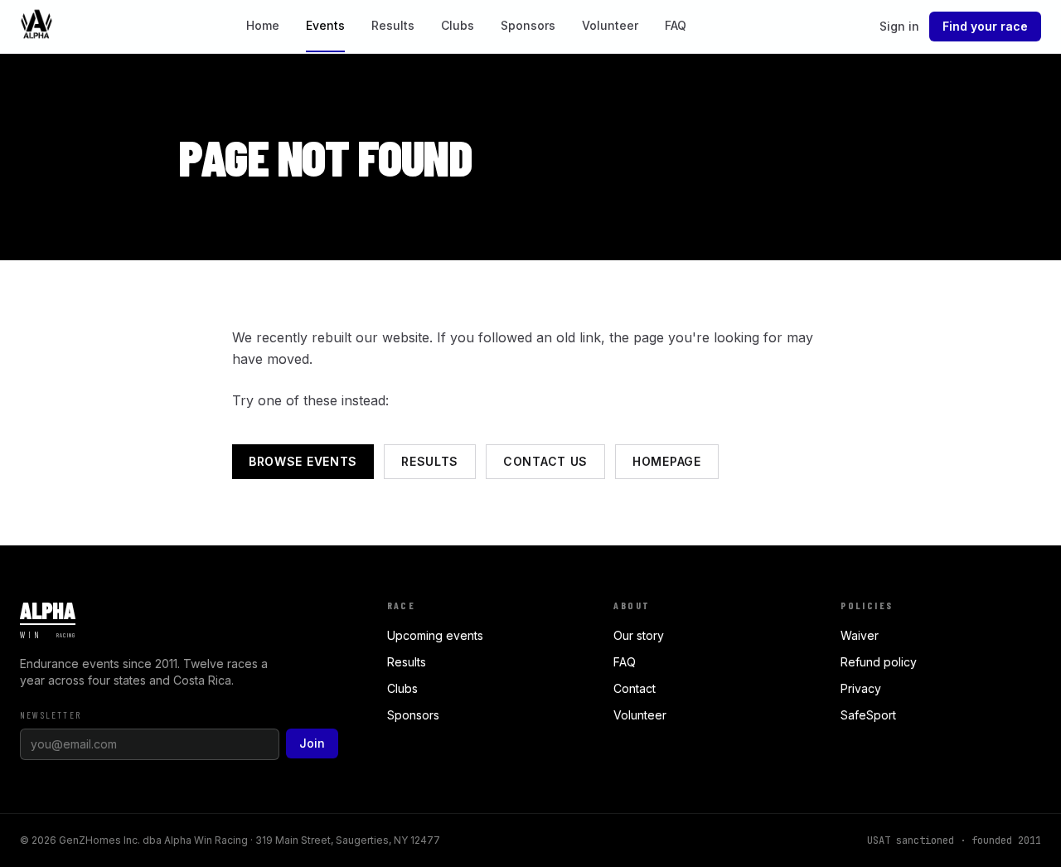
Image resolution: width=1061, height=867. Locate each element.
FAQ (675, 25)
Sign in (899, 26)
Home (262, 25)
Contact (634, 688)
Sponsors (528, 25)
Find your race (985, 26)
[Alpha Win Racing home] (36, 26)
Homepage (666, 461)
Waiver (860, 635)
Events (325, 25)
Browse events (303, 461)
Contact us (545, 461)
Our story (638, 635)
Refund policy (879, 662)
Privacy (861, 688)
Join (312, 743)
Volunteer (610, 25)
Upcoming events (435, 635)
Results (392, 25)
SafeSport (868, 715)
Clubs (457, 25)
